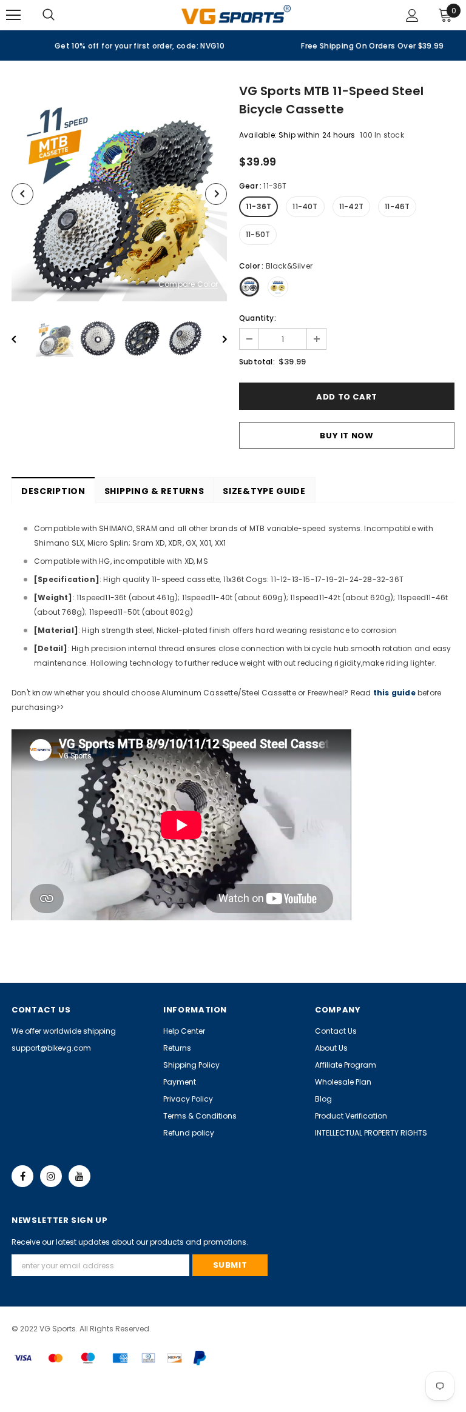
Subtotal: (257, 361)
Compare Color (188, 284)
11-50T (258, 234)
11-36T (258, 206)
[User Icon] (412, 15)
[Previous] (22, 194)
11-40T (304, 206)
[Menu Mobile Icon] (13, 15)
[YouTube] (79, 1176)
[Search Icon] (60, 15)
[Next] (216, 194)
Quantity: (257, 318)
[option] (116, 45)
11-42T (351, 206)
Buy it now (347, 435)
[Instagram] (51, 1176)
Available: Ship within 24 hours (297, 135)
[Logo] (236, 14)
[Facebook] (22, 1176)
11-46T (397, 206)
